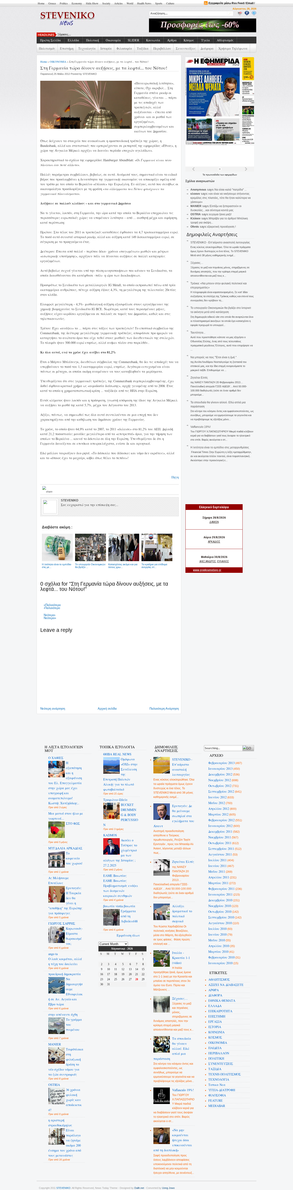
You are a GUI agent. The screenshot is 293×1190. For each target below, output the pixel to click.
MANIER (54, 1044)
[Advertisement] (122, 726)
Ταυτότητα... (197, 332)
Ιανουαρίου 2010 (220, 963)
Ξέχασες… (196, 262)
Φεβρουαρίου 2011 (221, 888)
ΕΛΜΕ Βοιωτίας (115, 875)
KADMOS (110, 835)
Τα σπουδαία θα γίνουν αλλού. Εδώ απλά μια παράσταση (172, 1048)
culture (170, 3)
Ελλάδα (73, 40)
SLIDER (133, 40)
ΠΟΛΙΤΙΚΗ (216, 1058)
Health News (144, 3)
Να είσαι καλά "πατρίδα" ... (230, 189)
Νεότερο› (49, 615)
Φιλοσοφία (124, 48)
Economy (77, 3)
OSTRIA (54, 1084)
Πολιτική (92, 40)
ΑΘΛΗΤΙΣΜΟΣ (219, 979)
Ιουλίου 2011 (217, 860)
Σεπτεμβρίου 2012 (221, 791)
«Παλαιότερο (52, 604)
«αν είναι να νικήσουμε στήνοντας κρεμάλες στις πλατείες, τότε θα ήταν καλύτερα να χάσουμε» (220, 198)
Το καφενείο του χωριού (74, 858)
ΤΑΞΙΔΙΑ (214, 1069)
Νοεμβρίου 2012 (219, 780)
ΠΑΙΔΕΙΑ (215, 1048)
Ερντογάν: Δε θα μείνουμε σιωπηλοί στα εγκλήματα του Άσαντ (173, 816)
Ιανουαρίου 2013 (220, 768)
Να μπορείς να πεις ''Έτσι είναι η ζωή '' (213, 357)
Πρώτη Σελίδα (50, 40)
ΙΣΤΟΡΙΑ (214, 1027)
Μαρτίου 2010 (218, 951)
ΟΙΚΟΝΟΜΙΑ (58, 61)
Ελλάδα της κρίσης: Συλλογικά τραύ (80, 34)
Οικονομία (113, 40)
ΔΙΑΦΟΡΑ (215, 995)
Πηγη (175, 477)
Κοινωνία (153, 40)
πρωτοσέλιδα (213, 174)
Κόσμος (189, 40)
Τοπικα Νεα (216, 1084)
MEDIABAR (216, 1106)
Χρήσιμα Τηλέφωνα (232, 48)
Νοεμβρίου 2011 (219, 837)
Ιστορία (106, 48)
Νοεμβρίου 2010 (219, 906)
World (130, 3)
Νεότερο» (50, 618)
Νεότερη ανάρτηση (52, 708)
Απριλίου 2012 (218, 808)
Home (41, 3)
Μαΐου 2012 (216, 803)
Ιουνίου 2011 (217, 866)
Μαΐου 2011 (216, 871)
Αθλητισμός (225, 40)
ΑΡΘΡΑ (213, 990)
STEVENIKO (63, 1188)
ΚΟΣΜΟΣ (215, 1037)
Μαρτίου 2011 (218, 883)
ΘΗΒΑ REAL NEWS (117, 754)
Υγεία (205, 40)
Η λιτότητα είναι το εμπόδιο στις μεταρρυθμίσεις (219, 447)
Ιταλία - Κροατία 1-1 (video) (181, 957)
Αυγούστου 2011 (220, 854)
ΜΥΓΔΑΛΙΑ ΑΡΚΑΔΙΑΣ (65, 848)
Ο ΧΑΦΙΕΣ (55, 758)
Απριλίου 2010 (218, 946)
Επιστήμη (66, 48)
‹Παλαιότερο (52, 607)
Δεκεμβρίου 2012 (220, 774)
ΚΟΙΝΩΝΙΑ (216, 1032)
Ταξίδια (143, 48)
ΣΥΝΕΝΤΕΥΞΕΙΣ (220, 1063)
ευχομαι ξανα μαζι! (220, 214)
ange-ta (53, 954)
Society (106, 3)
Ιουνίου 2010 (217, 934)
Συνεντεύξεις (186, 48)
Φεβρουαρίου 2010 (221, 957)
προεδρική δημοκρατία (64, 974)
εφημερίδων (231, 174)
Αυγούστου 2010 (220, 923)
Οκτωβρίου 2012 (219, 785)
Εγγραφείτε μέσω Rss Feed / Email (231, 3)
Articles (118, 3)
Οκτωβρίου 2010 (219, 911)
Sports (158, 3)
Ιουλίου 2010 (217, 928)
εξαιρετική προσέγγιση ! (221, 226)
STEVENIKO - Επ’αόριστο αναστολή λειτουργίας (220, 242)
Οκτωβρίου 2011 (219, 843)
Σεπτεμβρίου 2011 (221, 848)
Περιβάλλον (162, 48)
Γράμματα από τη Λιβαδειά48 (129, 916)
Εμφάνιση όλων (128, 935)
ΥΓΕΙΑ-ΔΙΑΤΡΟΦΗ (221, 1090)
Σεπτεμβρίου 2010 (221, 917)
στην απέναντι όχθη (63, 1014)
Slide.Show (92, 3)
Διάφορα (207, 48)
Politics (64, 3)
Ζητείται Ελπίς (199, 377)
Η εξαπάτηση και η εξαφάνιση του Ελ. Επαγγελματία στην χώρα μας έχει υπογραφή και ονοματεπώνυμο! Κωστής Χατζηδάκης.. (65, 783)
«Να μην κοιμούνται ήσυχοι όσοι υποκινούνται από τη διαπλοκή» (172, 1140)
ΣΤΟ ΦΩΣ (73, 823)
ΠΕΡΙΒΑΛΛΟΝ (218, 1053)
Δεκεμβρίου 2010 (220, 900)
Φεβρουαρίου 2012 (221, 820)
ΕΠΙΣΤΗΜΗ (216, 1016)
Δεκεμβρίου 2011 (220, 831)
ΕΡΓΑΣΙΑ (215, 1021)
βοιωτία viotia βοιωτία (119, 906)
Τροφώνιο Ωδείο (115, 799)
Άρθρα (172, 40)
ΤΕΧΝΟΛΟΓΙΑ (218, 1079)
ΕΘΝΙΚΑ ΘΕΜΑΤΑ (221, 1000)
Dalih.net (139, 1188)
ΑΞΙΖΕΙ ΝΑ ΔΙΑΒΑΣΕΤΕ (226, 985)
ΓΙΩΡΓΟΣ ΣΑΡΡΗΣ (61, 923)
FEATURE (215, 1100)
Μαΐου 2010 (216, 940)
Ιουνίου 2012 (217, 797)
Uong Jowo (168, 1188)
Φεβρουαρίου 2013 (221, 763)
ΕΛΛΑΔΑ (215, 1006)
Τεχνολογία (87, 48)
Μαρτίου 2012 (218, 814)
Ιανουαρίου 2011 (220, 894)
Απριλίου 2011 (218, 877)
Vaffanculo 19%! (200, 426)
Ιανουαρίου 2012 (220, 826)
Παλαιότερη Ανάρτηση (164, 708)
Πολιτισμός (47, 48)
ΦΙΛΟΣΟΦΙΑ (217, 1095)
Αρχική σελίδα (107, 708)
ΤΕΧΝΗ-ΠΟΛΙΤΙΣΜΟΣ (224, 1074)
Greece (52, 3)
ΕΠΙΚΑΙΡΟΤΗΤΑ (220, 1011)
